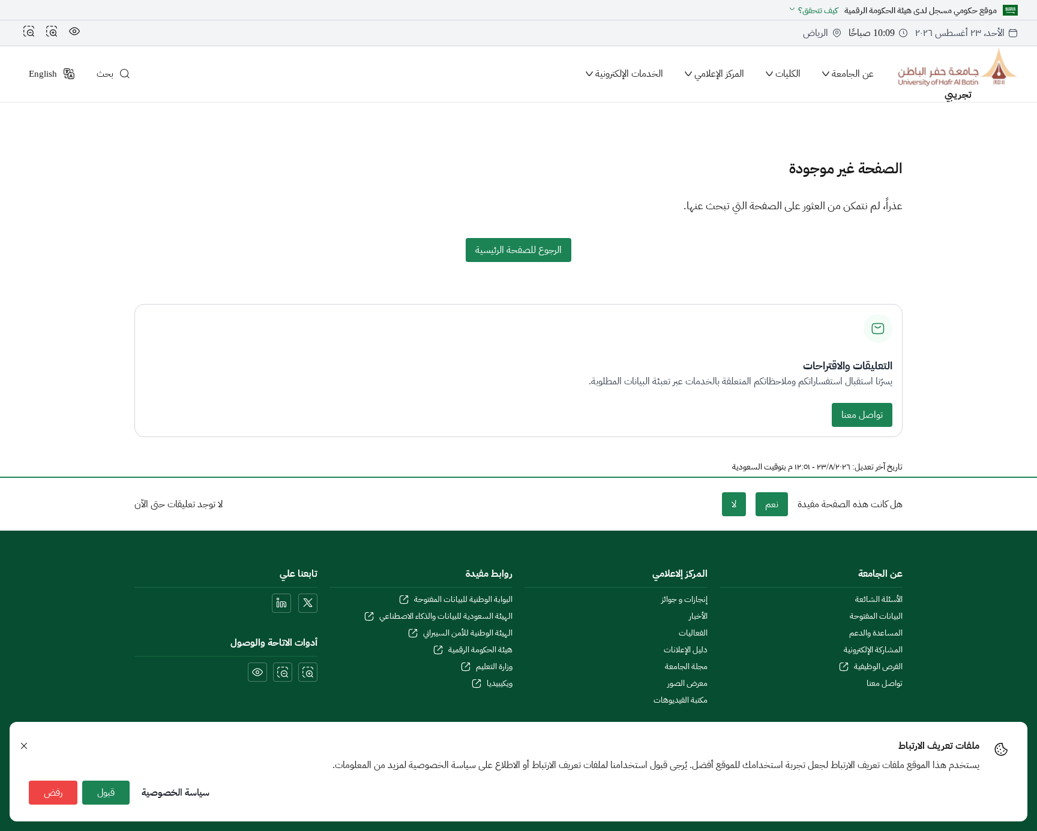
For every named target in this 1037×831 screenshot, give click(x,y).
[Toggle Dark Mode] (74, 33)
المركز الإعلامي (719, 74)
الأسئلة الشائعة (879, 600)
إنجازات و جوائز (684, 600)
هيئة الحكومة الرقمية (480, 650)
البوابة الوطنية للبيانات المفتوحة (463, 600)
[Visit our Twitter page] (307, 603)
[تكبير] (51, 33)
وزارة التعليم (494, 667)
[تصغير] (28, 33)
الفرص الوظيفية (878, 667)
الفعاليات (693, 633)
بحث (105, 73)
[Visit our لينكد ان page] (281, 603)
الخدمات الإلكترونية (629, 74)
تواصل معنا (862, 415)
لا (734, 504)
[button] (813, 10)
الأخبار (698, 616)
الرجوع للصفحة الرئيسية (518, 250)
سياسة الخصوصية (175, 792)
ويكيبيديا (499, 684)
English (43, 73)
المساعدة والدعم (876, 633)
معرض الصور (687, 684)
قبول (106, 792)
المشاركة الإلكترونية (873, 650)
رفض (53, 792)
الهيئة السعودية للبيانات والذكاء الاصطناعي (445, 616)
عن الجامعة (853, 74)
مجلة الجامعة (686, 667)
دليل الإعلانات (686, 650)
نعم (771, 504)
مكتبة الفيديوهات (681, 700)
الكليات (788, 74)
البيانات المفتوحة (876, 616)
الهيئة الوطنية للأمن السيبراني (467, 633)
